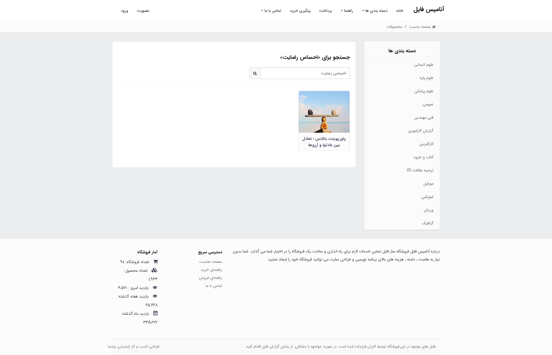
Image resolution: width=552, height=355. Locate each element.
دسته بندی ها (376, 10)
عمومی (428, 104)
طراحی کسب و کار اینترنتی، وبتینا (134, 347)
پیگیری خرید (300, 10)
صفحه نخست (210, 261)
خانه (399, 10)
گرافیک (428, 223)
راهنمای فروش (210, 278)
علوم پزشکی (424, 91)
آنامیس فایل (428, 9)
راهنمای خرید (211, 270)
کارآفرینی (426, 144)
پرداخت (325, 10)
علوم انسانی (424, 64)
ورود (124, 10)
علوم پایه (426, 78)
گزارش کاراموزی (421, 131)
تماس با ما (272, 10)
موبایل (428, 183)
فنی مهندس (424, 117)
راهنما (348, 10)
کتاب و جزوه (424, 157)
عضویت (143, 10)
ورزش (429, 210)
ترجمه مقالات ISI (420, 170)
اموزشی (427, 197)
